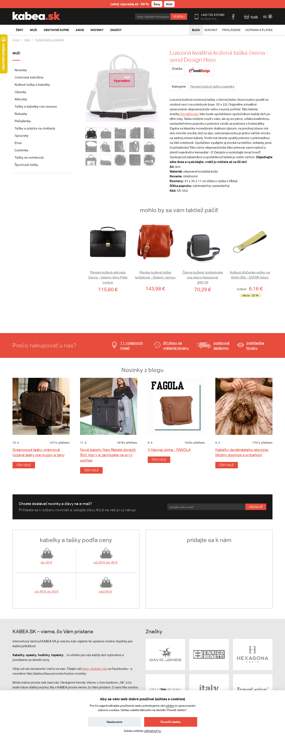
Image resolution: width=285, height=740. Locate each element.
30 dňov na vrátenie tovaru (176, 345)
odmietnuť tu (152, 731)
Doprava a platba (258, 30)
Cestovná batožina (29, 77)
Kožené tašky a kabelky (49, 39)
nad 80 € (105, 591)
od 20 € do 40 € (105, 562)
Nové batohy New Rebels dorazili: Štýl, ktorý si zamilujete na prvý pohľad (108, 455)
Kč (265, 16)
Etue (18, 143)
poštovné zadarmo (221, 345)
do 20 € (46, 562)
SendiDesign (189, 114)
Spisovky (21, 136)
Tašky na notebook (29, 157)
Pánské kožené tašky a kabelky (212, 86)
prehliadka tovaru (255, 345)
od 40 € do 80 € (46, 591)
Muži (169, 4)
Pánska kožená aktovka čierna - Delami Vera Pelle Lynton (107, 277)
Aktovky (21, 99)
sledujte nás (98, 668)
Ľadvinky (21, 150)
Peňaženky (23, 121)
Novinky (21, 70)
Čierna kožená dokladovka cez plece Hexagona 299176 (202, 277)
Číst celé (24, 465)
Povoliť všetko (171, 722)
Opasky (20, 92)
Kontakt (210, 30)
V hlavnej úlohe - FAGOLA (169, 450)
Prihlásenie (231, 30)
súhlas (169, 705)
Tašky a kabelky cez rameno (36, 106)
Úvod (16, 39)
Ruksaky (21, 114)
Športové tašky (26, 165)
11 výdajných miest (131, 345)
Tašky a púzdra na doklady (35, 128)
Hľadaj (178, 16)
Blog (196, 30)
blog (85, 668)
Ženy (157, 4)
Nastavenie (114, 722)
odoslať (256, 507)
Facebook (233, 16)
